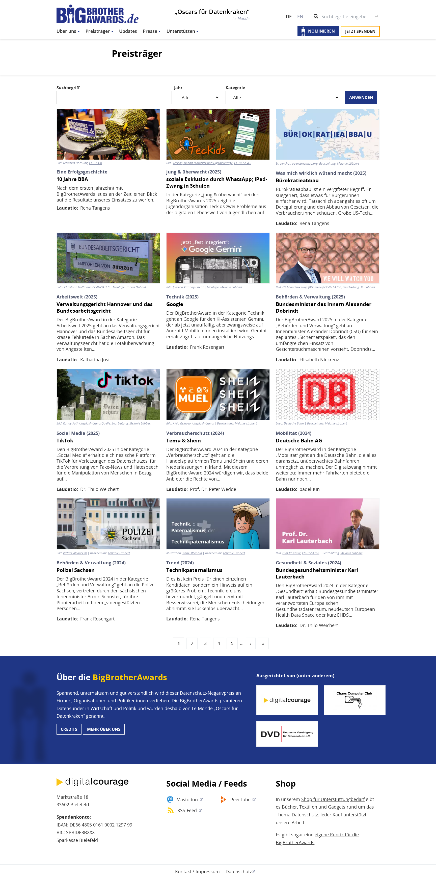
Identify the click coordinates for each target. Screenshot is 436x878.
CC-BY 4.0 (95, 163)
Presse (150, 31)
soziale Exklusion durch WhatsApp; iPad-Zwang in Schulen (216, 182)
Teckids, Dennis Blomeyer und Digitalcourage (203, 163)
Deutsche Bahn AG (299, 440)
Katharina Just (95, 360)
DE (289, 16)
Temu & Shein (183, 440)
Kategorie (235, 87)
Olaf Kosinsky (291, 553)
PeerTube (240, 799)
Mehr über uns (103, 729)
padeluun (309, 489)
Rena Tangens (95, 208)
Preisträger (98, 31)
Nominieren (321, 31)
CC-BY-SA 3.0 (310, 553)
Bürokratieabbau (297, 180)
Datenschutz (239, 871)
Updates (128, 31)
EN (300, 16)
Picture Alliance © (75, 553)
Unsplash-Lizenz (203, 423)
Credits (69, 729)
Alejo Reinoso (182, 423)
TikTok (65, 440)
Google (174, 304)
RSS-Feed (187, 810)
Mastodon (187, 799)
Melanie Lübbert (246, 423)
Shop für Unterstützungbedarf (333, 799)
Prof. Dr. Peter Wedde (213, 489)
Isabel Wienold (192, 553)
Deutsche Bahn (294, 423)
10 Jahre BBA (72, 179)
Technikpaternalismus (194, 570)
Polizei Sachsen (76, 570)
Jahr (178, 87)
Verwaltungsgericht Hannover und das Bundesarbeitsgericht (105, 307)
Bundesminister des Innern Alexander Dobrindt (323, 307)
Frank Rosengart (207, 347)
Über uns (66, 31)
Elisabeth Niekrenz (319, 360)
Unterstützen (181, 31)
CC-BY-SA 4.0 (242, 163)
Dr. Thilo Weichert (99, 489)
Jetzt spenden (360, 31)
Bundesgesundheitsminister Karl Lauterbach (317, 573)
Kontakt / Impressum (197, 871)
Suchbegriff (68, 87)
